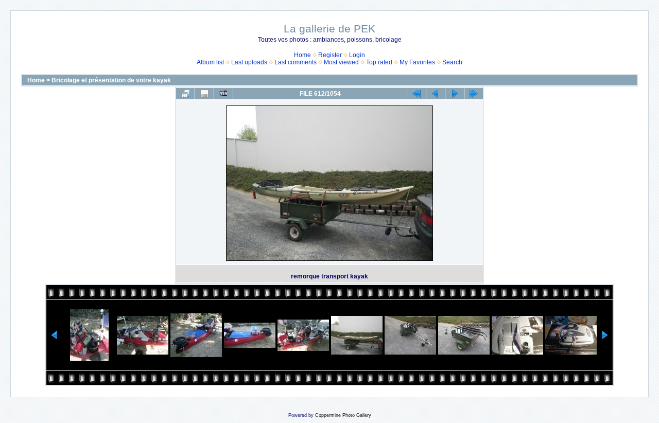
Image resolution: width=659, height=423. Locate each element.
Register (330, 55)
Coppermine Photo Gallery (343, 415)
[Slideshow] (223, 93)
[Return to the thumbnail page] (185, 93)
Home (302, 55)
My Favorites (417, 62)
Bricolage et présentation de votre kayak (111, 80)
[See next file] (454, 93)
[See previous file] (435, 93)
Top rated (379, 62)
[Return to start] (416, 93)
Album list (210, 62)
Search (452, 62)
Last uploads (249, 62)
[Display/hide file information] (204, 93)
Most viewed (341, 62)
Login (357, 55)
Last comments (295, 62)
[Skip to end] (473, 93)
